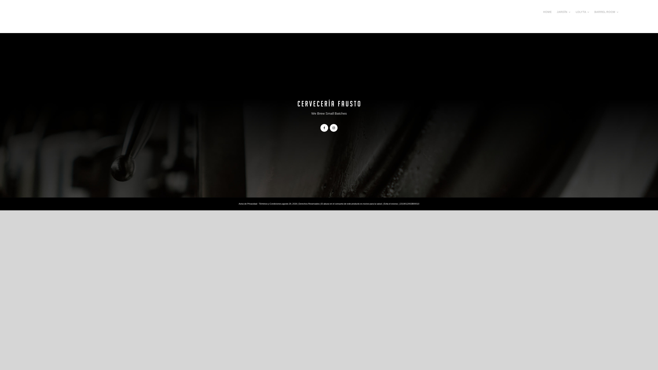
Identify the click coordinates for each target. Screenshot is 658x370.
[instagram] (334, 128)
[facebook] (324, 128)
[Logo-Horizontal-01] (65, 10)
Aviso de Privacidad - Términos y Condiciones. (260, 204)
